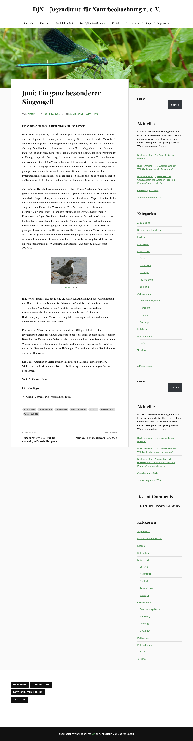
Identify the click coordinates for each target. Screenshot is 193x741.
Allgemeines (143, 222)
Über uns (134, 23)
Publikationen (144, 336)
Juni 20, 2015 (52, 114)
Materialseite (41, 685)
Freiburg (144, 314)
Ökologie (144, 272)
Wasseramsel (108, 409)
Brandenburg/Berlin (150, 300)
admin (31, 114)
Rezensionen (146, 279)
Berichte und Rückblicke (149, 229)
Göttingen (145, 322)
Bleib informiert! (64, 23)
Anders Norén (126, 734)
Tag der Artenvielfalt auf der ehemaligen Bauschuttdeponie (40, 439)
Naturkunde (76, 114)
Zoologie (144, 286)
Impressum (163, 23)
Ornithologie (78, 409)
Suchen (141, 98)
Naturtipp (62, 409)
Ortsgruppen (144, 293)
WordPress (84, 734)
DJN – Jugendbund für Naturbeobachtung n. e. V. (96, 9)
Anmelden (19, 699)
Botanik (144, 258)
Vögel (93, 409)
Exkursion (29, 409)
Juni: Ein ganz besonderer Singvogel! (61, 97)
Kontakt (116, 23)
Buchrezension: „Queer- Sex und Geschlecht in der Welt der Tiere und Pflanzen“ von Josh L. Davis (156, 179)
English (141, 237)
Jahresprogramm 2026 (149, 197)
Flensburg (145, 307)
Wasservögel (31, 414)
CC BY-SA (65, 287)
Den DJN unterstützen (91, 23)
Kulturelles (143, 244)
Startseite (28, 23)
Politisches (143, 329)
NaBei (143, 342)
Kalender (45, 23)
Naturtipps (91, 114)
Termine (141, 350)
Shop (148, 23)
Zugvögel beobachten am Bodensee (96, 437)
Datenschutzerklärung (28, 692)
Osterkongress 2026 (147, 190)
